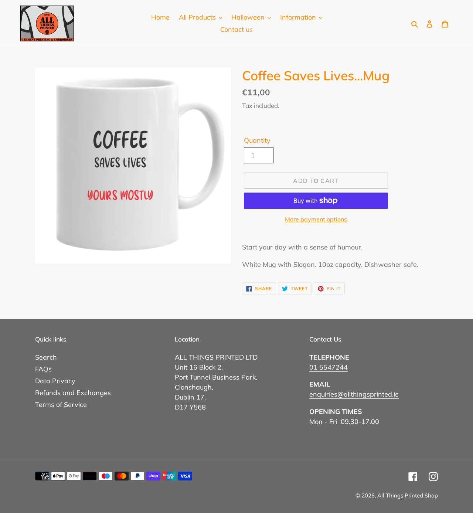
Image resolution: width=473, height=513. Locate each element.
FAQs (43, 369)
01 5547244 (328, 367)
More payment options (316, 219)
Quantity (257, 140)
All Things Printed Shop (407, 495)
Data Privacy (55, 381)
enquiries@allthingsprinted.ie (354, 394)
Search (46, 357)
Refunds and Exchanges (73, 392)
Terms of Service (61, 404)
